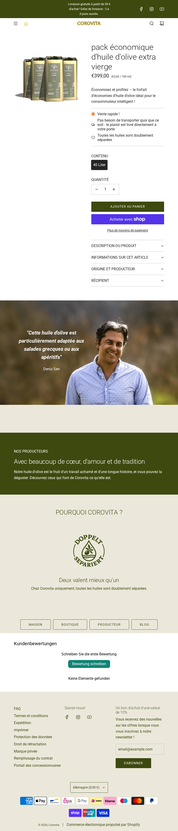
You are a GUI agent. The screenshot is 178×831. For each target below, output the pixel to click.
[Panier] (162, 23)
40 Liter (99, 165)
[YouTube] (162, 9)
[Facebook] (141, 9)
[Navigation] (15, 23)
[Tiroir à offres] (26, 23)
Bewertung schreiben (89, 664)
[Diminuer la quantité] (97, 189)
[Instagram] (151, 9)
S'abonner (133, 763)
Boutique (70, 624)
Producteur (109, 624)
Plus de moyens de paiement (127, 230)
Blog (144, 624)
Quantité (100, 179)
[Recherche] (151, 23)
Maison (35, 624)
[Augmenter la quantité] (114, 189)
